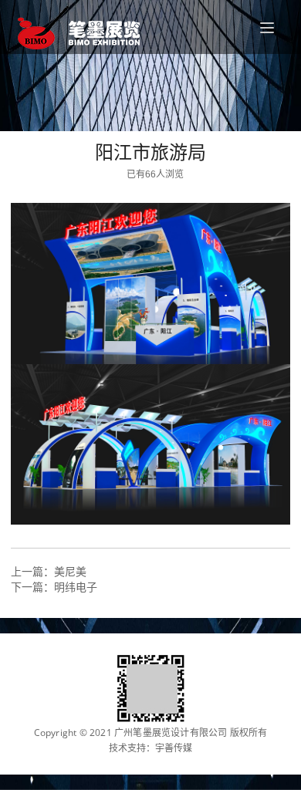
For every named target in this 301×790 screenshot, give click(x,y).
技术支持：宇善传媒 (150, 748)
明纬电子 (75, 587)
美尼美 (70, 571)
